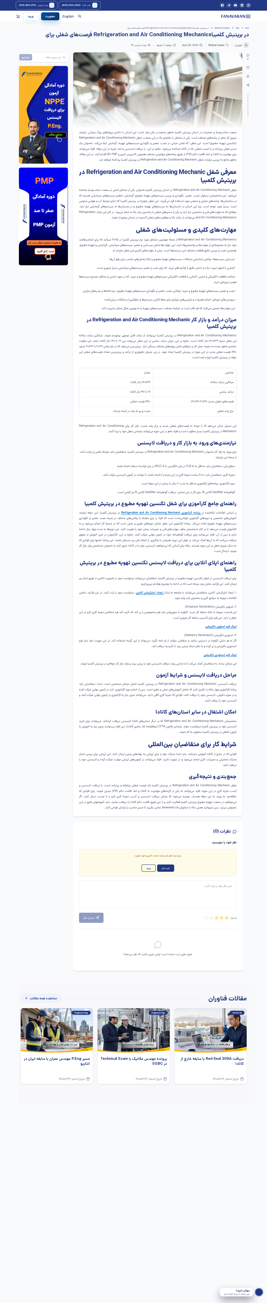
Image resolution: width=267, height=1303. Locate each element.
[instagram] (248, 5)
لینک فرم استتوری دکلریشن (220, 655)
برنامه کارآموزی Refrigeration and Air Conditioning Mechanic (161, 513)
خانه (247, 28)
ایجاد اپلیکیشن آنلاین (150, 593)
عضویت (50, 16)
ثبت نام (165, 868)
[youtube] (235, 5)
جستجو (26, 57)
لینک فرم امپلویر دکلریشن (220, 626)
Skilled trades (222, 28)
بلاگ (237, 28)
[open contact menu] (259, 1292)
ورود (31, 16)
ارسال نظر (88, 917)
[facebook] (222, 5)
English (68, 16)
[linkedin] (242, 5)
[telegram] (229, 5)
